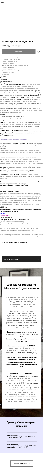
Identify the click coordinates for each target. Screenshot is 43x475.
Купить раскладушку (6, 143)
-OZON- (2, 213)
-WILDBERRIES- (5, 216)
